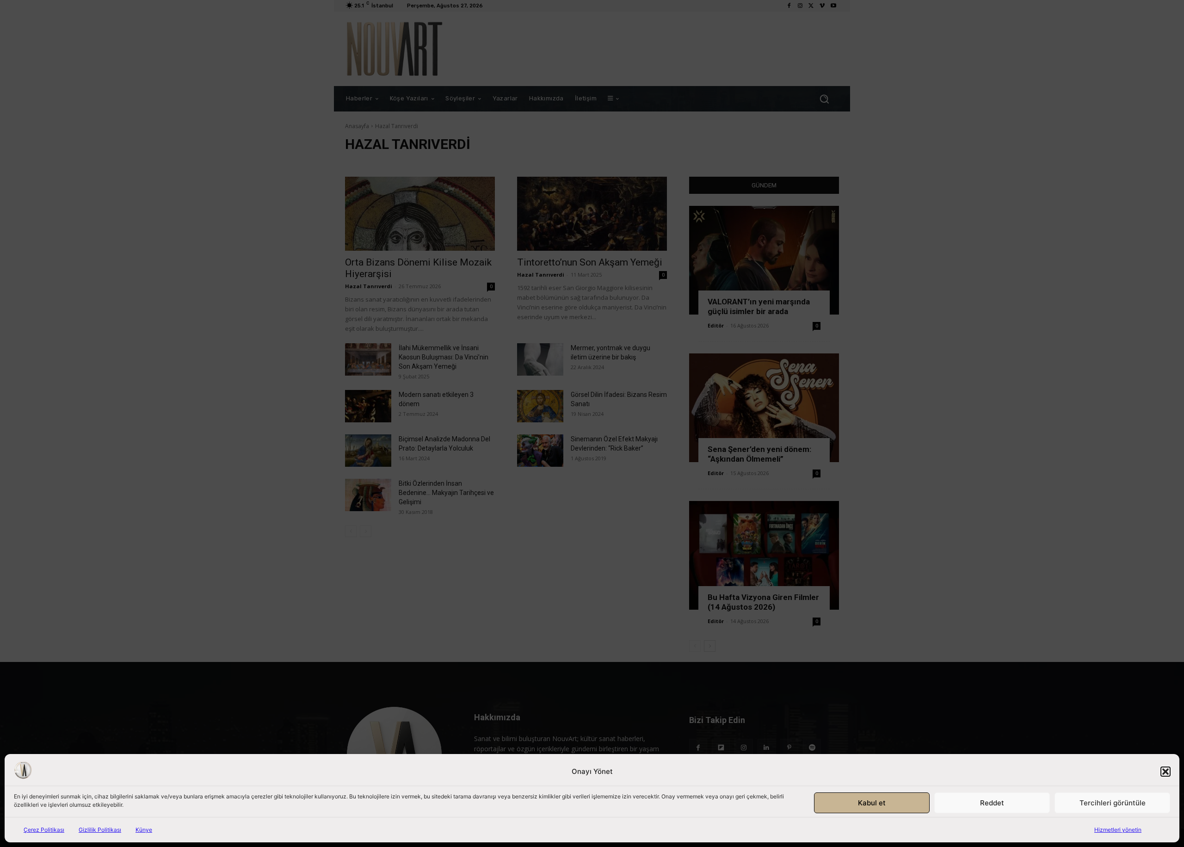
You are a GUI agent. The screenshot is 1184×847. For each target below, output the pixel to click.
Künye (144, 829)
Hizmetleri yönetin (1117, 829)
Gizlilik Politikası (100, 829)
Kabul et (872, 802)
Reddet (992, 802)
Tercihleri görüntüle (1112, 802)
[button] (1165, 771)
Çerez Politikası (44, 829)
